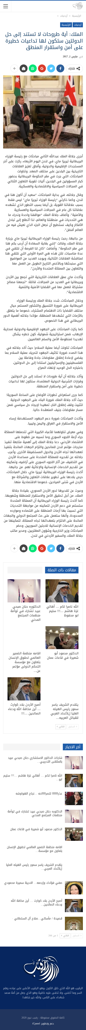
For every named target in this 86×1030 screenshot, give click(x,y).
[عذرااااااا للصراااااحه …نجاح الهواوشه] (74, 798)
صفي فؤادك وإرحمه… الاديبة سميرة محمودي (33, 883)
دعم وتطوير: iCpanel (43, 1023)
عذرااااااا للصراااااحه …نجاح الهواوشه (39, 793)
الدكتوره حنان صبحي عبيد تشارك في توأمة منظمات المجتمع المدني (35, 813)
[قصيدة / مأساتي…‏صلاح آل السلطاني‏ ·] (74, 923)
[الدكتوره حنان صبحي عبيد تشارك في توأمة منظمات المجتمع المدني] (24, 590)
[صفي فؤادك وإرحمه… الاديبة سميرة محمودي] (74, 887)
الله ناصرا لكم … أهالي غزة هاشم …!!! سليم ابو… (32, 777)
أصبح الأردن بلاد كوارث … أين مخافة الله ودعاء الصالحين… (36, 902)
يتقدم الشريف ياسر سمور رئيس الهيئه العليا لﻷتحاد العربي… (34, 866)
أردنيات (77, 25)
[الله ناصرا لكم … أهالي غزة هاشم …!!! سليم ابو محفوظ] (62, 590)
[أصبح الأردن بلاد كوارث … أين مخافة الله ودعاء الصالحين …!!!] (24, 688)
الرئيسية (66, 25)
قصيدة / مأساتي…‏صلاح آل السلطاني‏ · (37, 918)
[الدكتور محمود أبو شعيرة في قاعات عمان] (62, 637)
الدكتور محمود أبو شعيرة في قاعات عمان (36, 829)
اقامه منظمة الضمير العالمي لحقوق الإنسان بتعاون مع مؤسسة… (34, 849)
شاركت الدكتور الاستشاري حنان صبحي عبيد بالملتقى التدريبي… (35, 759)
